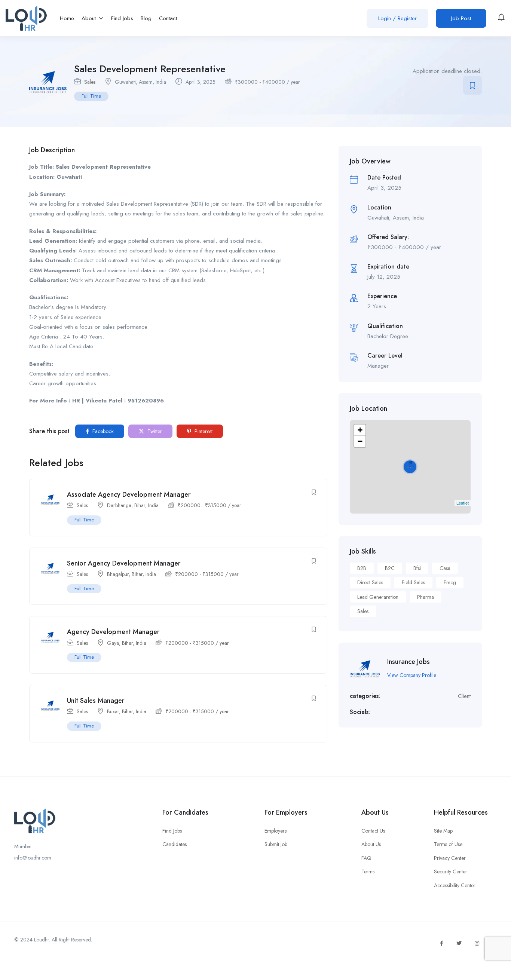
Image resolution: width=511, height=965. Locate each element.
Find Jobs (122, 18)
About (90, 18)
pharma (425, 597)
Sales (89, 82)
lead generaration (377, 597)
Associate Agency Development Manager (129, 494)
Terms (367, 871)
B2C (390, 568)
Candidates (174, 844)
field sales (413, 582)
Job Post (461, 18)
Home (67, 18)
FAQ (366, 858)
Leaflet (462, 503)
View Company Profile (411, 675)
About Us (371, 844)
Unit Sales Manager (96, 700)
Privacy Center (450, 858)
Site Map (443, 830)
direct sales (370, 582)
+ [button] (360, 430)
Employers (275, 830)
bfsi (417, 568)
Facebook (102, 431)
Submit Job (275, 844)
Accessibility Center (454, 885)
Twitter (154, 431)
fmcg (450, 582)
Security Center (450, 871)
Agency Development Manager (113, 632)
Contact (168, 18)
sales (362, 611)
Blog (146, 18)
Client (464, 696)
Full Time (91, 95)
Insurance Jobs (408, 662)
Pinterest (202, 431)
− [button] (360, 441)
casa (445, 568)
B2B (361, 568)
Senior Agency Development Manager (124, 563)
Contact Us (373, 830)
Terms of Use (448, 844)
